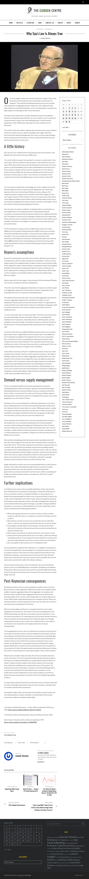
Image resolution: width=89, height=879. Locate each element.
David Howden (66, 212)
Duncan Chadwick (67, 263)
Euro (83, 846)
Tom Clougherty (67, 419)
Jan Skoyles (65, 275)
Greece (49, 854)
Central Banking (56, 842)
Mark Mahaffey (66, 322)
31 (69, 122)
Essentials (78, 846)
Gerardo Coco (66, 251)
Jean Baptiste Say (10, 735)
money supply (52, 862)
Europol (64, 237)
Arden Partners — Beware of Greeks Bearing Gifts (31, 790)
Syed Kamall (65, 394)
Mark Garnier (66, 314)
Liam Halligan (66, 312)
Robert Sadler (66, 377)
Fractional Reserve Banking (53, 851)
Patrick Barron (66, 343)
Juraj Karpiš (65, 302)
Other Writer (66, 339)
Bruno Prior (65, 193)
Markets (50, 860)
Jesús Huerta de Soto (68, 280)
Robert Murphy (66, 375)
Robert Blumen (66, 373)
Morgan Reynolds (67, 329)
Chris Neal (65, 200)
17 (69, 115)
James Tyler (65, 271)
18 (72, 115)
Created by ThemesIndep (24, 875)
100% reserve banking (53, 837)
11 (72, 112)
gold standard (79, 851)
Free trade (64, 851)
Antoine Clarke (66, 176)
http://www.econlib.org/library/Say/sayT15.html (24, 710)
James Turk (65, 268)
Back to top (78, 875)
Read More (41, 761)
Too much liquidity (43, 753)
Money (77, 860)
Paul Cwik (65, 351)
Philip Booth (65, 356)
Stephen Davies (66, 390)
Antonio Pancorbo (67, 178)
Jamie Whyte (66, 273)
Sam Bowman (66, 385)
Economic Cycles (55, 845)
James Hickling (66, 266)
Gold (73, 851)
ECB (76, 843)
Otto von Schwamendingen (70, 341)
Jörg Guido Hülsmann (68, 297)
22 (63, 118)
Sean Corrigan (66, 387)
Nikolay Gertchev (67, 334)
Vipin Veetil (65, 426)
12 (75, 112)
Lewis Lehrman (66, 309)
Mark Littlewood (67, 319)
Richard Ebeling (66, 229)
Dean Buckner (66, 215)
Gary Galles (65, 241)
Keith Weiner (66, 305)
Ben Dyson (65, 186)
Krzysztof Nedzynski (68, 307)
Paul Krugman (61, 862)
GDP (70, 851)
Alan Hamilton (66, 156)
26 (75, 118)
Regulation (60, 865)
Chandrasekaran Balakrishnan (71, 181)
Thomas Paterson (67, 402)
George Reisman (67, 246)
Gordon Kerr (65, 256)
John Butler (65, 283)
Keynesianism (64, 857)
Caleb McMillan (67, 198)
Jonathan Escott (66, 295)
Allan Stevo (65, 164)
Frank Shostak (66, 227)
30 (66, 122)
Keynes (57, 857)
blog (76, 840)
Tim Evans (65, 232)
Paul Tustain (65, 353)
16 (66, 115)
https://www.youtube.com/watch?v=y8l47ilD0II (20, 722)
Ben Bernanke (70, 840)
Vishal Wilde (65, 428)
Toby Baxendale (67, 414)
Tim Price (65, 411)
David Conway (66, 210)
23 (66, 118)
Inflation (74, 854)
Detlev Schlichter (67, 217)
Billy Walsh (65, 190)
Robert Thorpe (66, 380)
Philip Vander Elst (67, 358)
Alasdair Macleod (45, 38)
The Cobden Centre (68, 399)
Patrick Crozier (66, 346)
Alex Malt (65, 161)
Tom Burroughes (67, 416)
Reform (54, 865)
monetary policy (65, 859)
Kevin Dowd (65, 360)
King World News (74, 857)
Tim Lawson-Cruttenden (69, 407)
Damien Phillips (66, 205)
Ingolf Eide (65, 258)
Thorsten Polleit (67, 404)
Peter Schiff (67, 862)
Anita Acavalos (66, 171)
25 (72, 118)
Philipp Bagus (66, 365)
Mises (56, 860)
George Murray (66, 244)
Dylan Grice (65, 234)
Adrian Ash (65, 154)
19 (75, 115)
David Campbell (67, 207)
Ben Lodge (65, 188)
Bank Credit (80, 837)
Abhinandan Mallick (68, 152)
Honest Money (57, 854)
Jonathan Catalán (67, 292)
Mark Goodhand (67, 317)
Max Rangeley (66, 326)
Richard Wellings (67, 370)
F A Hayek (49, 848)
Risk (65, 865)
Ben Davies (65, 183)
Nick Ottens (65, 331)
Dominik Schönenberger (69, 222)
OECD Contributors (68, 336)
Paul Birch (65, 348)
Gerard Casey (66, 249)
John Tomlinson (66, 290)
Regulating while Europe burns (12, 790)
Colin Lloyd (65, 203)
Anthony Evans (66, 173)
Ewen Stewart (66, 239)
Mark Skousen (66, 324)
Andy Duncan (66, 169)
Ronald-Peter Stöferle (68, 382)
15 (63, 115)
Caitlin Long (65, 195)
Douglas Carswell (67, 224)
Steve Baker (65, 392)
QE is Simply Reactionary (17, 804)
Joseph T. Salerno (67, 300)
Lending (80, 857)
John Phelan (65, 288)
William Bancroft (67, 431)
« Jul (63, 127)
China (67, 843)
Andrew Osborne (67, 166)
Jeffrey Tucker (66, 278)
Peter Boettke (66, 363)
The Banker (65, 397)
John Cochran (66, 285)
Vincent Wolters (67, 424)
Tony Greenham (66, 421)
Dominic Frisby (66, 220)
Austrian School (67, 836)
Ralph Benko (65, 368)
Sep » (67, 127)
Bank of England (61, 840)
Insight (51, 856)
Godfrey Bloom (66, 254)
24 (69, 118)
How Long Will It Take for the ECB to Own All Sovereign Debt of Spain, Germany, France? (42, 806)
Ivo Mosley (65, 261)
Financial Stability (73, 848)
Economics (40, 29)
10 (69, 112)
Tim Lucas (65, 409)
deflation (71, 843)
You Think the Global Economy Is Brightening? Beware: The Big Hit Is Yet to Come (49, 792)
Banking (50, 840)
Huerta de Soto (66, 854)
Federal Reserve (59, 848)
